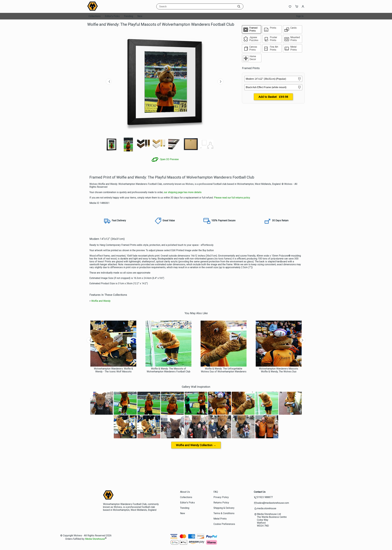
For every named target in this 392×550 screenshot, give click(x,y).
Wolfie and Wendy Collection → (196, 445)
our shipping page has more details (183, 192)
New (139, 16)
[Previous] (109, 81)
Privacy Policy (221, 497)
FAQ (215, 491)
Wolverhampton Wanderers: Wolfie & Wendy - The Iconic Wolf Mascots (113, 370)
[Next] (220, 81)
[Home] (106, 9)
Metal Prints (220, 518)
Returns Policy (221, 502)
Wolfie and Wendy (101, 300)
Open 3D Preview (169, 159)
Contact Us (260, 491)
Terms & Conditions (223, 513)
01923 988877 (265, 497)
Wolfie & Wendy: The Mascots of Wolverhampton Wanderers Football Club (168, 370)
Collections (95, 16)
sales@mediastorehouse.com (273, 502)
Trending (128, 16)
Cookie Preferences (224, 524)
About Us (185, 491)
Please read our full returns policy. (232, 197)
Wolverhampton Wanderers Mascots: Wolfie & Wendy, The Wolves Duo (278, 370)
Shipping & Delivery (223, 507)
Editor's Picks (112, 16)
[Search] (239, 6)
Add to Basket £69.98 (273, 97)
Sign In (299, 16)
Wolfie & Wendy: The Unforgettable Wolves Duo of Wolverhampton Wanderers (223, 370)
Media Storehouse (95, 538)
